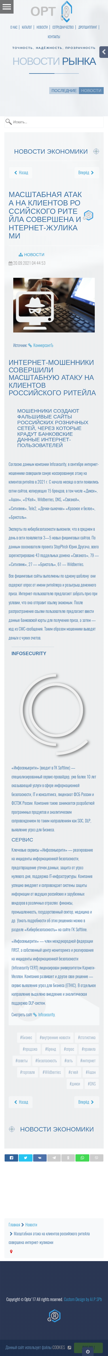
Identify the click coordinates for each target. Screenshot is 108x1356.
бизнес (26, 1037)
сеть (69, 1060)
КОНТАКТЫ (54, 37)
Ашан (91, 1072)
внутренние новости (55, 1037)
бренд (51, 1049)
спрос (69, 1049)
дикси (75, 1084)
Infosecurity (46, 1014)
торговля (28, 1072)
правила (89, 1049)
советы (22, 1060)
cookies (58, 1347)
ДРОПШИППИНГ (87, 27)
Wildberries (52, 1072)
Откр (88, 1351)
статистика (87, 1037)
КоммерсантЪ (43, 345)
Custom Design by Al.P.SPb (83, 1299)
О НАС (13, 27)
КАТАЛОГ (27, 27)
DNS (92, 1084)
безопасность (47, 1060)
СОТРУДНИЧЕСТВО (63, 27)
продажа (30, 1049)
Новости (34, 254)
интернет (89, 1060)
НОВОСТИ (42, 27)
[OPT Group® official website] (54, 1316)
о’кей (74, 1072)
